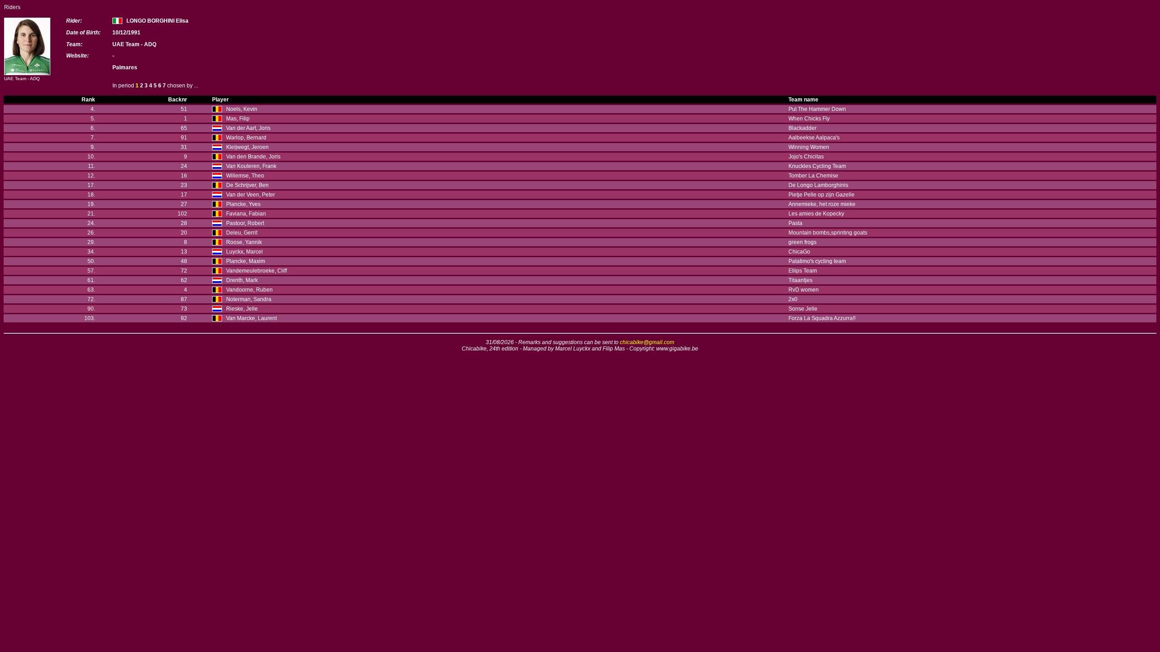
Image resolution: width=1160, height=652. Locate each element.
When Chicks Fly (809, 118)
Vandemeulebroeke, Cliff (256, 271)
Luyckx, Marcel (244, 252)
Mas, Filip (238, 118)
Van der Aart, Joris (248, 128)
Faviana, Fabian (246, 214)
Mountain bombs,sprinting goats (827, 233)
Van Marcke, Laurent (251, 318)
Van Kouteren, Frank (251, 166)
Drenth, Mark (242, 280)
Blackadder (802, 128)
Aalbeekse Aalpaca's (814, 137)
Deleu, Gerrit (241, 233)
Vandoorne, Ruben (249, 290)
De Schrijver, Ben (247, 185)
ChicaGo (799, 252)
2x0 (793, 299)
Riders (12, 7)
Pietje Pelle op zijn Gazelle (821, 195)
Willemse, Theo (245, 176)
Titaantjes (800, 280)
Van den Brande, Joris (253, 156)
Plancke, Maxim (245, 261)
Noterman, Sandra (248, 299)
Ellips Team (802, 271)
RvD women (803, 290)
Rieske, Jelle (242, 309)
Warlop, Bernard (246, 137)
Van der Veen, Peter (250, 195)
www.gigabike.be (677, 348)
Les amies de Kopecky (816, 214)
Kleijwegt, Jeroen (247, 147)
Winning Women (808, 147)
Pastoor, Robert (245, 223)
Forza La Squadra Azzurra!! (822, 318)
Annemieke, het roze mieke (822, 204)
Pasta (795, 223)
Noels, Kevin (241, 109)
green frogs (802, 242)
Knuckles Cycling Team (817, 166)
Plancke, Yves (243, 204)
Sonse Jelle (802, 309)
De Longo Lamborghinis (818, 185)
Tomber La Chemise (813, 176)
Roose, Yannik (244, 242)
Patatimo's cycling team (817, 261)
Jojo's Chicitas (806, 156)
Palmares (124, 67)
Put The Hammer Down (817, 109)
